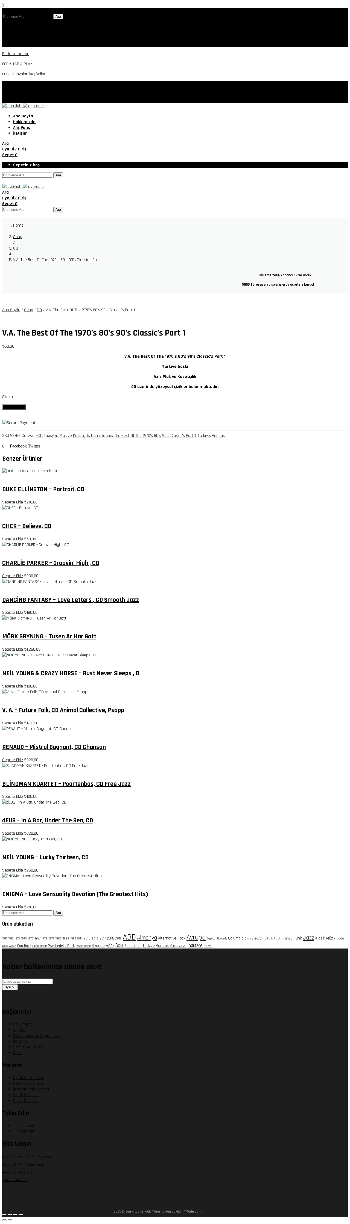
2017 (103, 938)
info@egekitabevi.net (18, 1172)
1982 (58, 938)
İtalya (208, 946)
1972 (10, 938)
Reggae (98, 945)
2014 (80, 939)
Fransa (287, 938)
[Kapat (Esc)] (21, 1214)
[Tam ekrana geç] (10, 1214)
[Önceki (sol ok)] (4, 1220)
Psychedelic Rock (61, 945)
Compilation (101, 435)
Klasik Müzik (325, 938)
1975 (24, 938)
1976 (31, 938)
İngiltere (195, 946)
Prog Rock (39, 946)
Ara (58, 16)
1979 (51, 938)
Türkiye (204, 435)
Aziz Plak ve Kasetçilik (70, 435)
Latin (340, 938)
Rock (110, 946)
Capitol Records (217, 939)
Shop (28, 310)
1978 (45, 938)
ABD (129, 937)
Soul (119, 945)
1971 (4, 939)
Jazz (308, 937)
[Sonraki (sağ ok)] (10, 1220)
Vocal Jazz (178, 945)
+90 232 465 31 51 (15, 1180)
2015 (87, 938)
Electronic (259, 938)
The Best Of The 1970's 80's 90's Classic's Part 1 (155, 435)
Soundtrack (133, 946)
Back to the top (15, 54)
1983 (66, 938)
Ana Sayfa (11, 310)
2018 (110, 938)
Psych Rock (83, 946)
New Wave (9, 946)
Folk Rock (274, 938)
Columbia (236, 938)
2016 (95, 938)
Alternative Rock (171, 938)
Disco (248, 939)
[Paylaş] (15, 1214)
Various (218, 435)
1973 (17, 938)
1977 (37, 938)
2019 (118, 938)
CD (39, 310)
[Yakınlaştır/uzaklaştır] (4, 1214)
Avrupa (196, 937)
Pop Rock (24, 945)
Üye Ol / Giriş (14, 149)
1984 (73, 939)
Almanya (147, 937)
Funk (298, 938)
